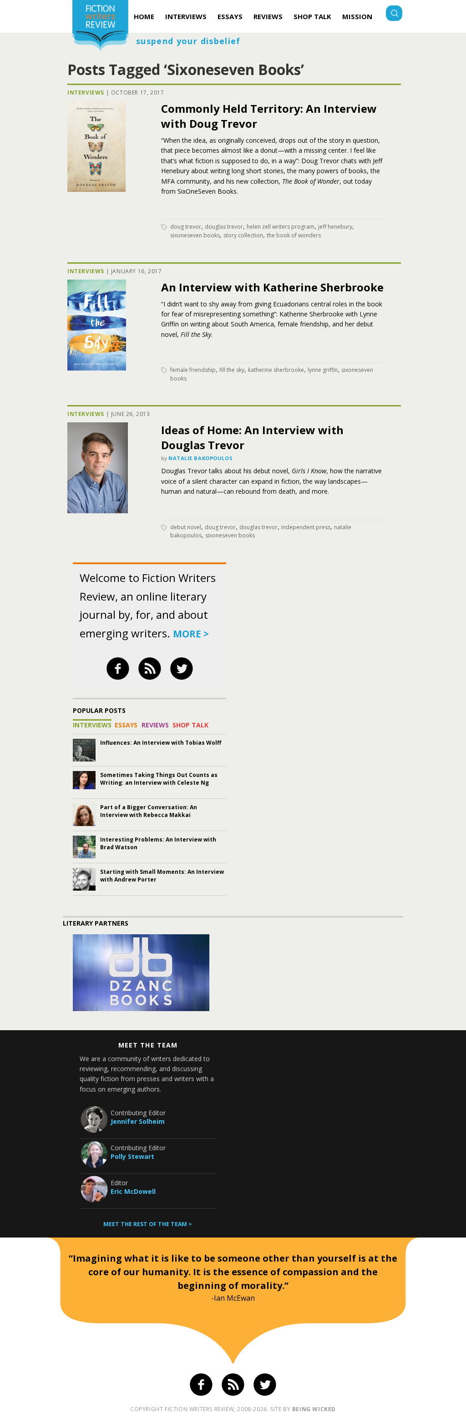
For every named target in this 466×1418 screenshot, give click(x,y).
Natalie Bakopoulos (200, 458)
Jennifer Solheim (138, 1121)
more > (191, 633)
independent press (305, 527)
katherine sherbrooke (276, 370)
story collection (243, 235)
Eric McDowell (133, 1191)
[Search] (394, 14)
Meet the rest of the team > (147, 1224)
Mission (357, 16)
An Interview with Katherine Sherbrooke (272, 287)
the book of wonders (294, 235)
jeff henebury (335, 226)
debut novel (185, 527)
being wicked (314, 1409)
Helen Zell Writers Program (280, 226)
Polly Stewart (132, 1156)
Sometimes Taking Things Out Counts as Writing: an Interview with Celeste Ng (159, 779)
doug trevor (185, 226)
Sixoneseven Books (195, 235)
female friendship (193, 370)
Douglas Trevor (224, 226)
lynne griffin (323, 370)
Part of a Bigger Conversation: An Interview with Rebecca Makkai (148, 811)
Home (144, 16)
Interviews (186, 16)
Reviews (268, 16)
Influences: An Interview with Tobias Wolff (160, 743)
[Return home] (100, 26)
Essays (230, 16)
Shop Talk (312, 16)
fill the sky (231, 370)
